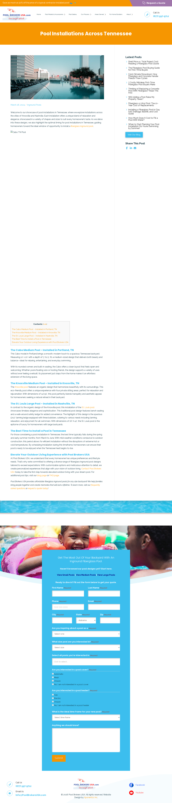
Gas (56, 695)
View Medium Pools (86, 575)
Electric (57, 698)
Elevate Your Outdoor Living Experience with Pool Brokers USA (40, 342)
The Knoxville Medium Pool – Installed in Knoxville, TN (36, 332)
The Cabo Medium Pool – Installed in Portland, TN (34, 329)
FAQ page (54, 475)
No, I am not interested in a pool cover (71, 684)
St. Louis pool (88, 407)
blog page (42, 475)
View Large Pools (106, 575)
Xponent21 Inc (90, 797)
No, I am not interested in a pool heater (71, 705)
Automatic (58, 674)
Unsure (57, 681)
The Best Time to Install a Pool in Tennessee (32, 339)
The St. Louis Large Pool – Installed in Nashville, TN (34, 336)
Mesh (56, 677)
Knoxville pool (21, 387)
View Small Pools (66, 575)
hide (45, 324)
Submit (59, 758)
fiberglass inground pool (82, 126)
